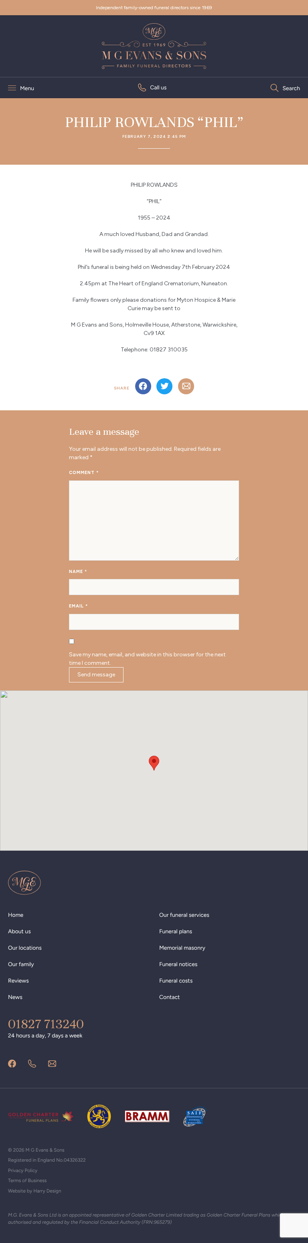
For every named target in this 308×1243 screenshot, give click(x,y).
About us (19, 931)
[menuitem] (152, 87)
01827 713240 (46, 1024)
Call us (158, 87)
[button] (154, 763)
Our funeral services (184, 915)
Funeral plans (175, 931)
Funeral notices (178, 964)
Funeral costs (175, 980)
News (15, 997)
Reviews (18, 980)
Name (78, 571)
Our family (21, 964)
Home (15, 915)
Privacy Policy (22, 1170)
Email (78, 606)
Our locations (25, 947)
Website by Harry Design (34, 1191)
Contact (169, 997)
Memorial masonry (182, 947)
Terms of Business (27, 1180)
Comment (84, 472)
